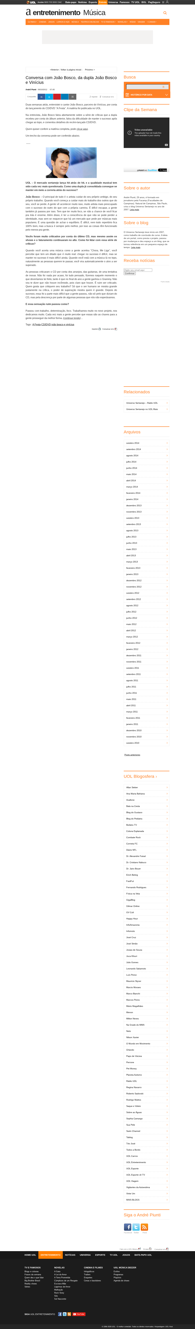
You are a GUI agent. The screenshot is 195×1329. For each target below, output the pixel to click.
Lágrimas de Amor (62, 1287)
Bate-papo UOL (143, 1255)
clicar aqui (82, 129)
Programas (118, 1274)
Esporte (93, 2)
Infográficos (89, 1271)
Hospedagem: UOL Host (163, 1326)
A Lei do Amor (60, 1274)
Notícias (82, 2)
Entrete (103, 2)
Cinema (42, 22)
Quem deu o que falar (34, 1277)
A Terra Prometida (62, 1277)
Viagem (141, 22)
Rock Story (59, 1293)
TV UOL (135, 2)
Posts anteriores (132, 755)
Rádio (133, 22)
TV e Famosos (107, 22)
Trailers (87, 1274)
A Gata (57, 1271)
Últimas (32, 22)
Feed (145, 1233)
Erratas (146, 1249)
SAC (60, 2)
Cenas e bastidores (92, 1280)
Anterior (54, 69)
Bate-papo (70, 2)
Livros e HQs (63, 22)
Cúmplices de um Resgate (66, 1280)
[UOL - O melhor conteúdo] (30, 3)
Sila (56, 1296)
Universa (113, 2)
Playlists (117, 1277)
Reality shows (31, 1284)
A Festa (36, 324)
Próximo (90, 69)
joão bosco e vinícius (62, 324)
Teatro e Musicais (90, 22)
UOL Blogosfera (139, 776)
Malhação (58, 1290)
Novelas (122, 22)
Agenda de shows (121, 1280)
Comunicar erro (108, 329)
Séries (27, 1287)
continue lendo (72, 318)
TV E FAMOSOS (33, 1267)
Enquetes (88, 1277)
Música (94, 12)
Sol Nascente (60, 1299)
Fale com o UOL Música (129, 1249)
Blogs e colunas (32, 1271)
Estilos (117, 1271)
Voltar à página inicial (71, 69)
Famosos (124, 2)
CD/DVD (46, 324)
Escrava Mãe (60, 1284)
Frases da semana (33, 1274)
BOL (144, 2)
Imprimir (95, 329)
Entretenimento (56, 12)
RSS (69, 1314)
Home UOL (30, 1255)
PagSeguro (154, 2)
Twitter (136, 1233)
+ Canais (151, 22)
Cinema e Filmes (93, 1267)
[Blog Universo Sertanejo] (97, 56)
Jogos (51, 22)
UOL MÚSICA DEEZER (125, 1267)
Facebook (128, 1233)
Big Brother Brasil (32, 1280)
